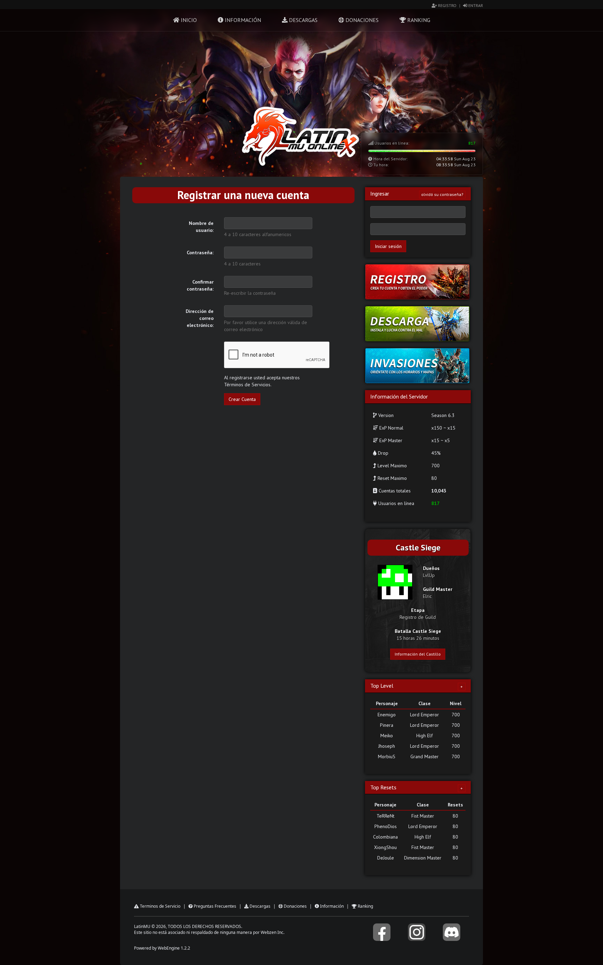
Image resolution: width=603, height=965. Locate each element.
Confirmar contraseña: (200, 285)
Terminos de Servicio (159, 906)
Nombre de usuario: (201, 226)
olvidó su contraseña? (442, 194)
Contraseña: (200, 252)
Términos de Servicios (247, 384)
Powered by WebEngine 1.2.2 (162, 948)
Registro (446, 5)
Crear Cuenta (242, 399)
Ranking (418, 19)
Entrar (475, 5)
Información (242, 19)
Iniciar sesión (388, 246)
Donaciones (361, 19)
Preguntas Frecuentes (214, 906)
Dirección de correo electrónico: (200, 318)
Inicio (188, 19)
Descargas (303, 19)
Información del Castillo (418, 654)
